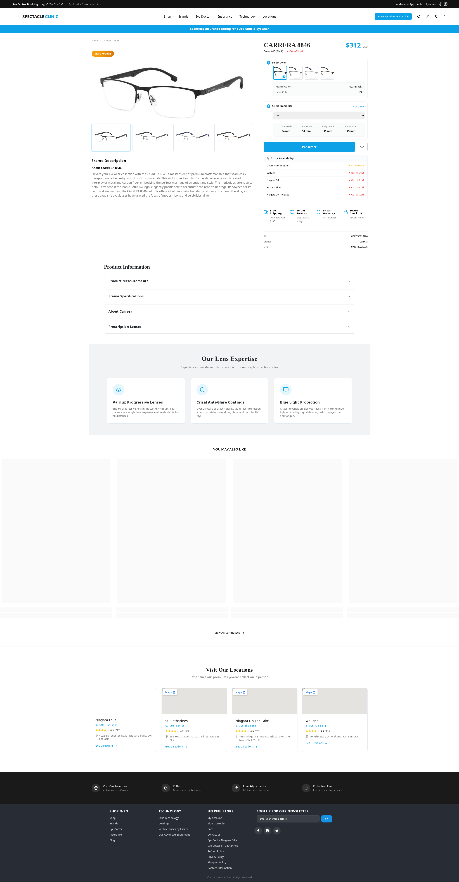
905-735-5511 (317, 725)
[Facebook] (440, 4)
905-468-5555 (247, 725)
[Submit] (326, 818)
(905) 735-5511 (55, 4)
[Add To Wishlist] (362, 147)
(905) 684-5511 (178, 725)
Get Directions (105, 745)
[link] (56, 609)
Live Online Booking (24, 4)
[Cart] (446, 16)
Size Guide (358, 106)
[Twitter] (277, 830)
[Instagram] (446, 4)
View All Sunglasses (228, 632)
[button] (393, 16)
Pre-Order (309, 147)
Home (95, 40)
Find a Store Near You (87, 4)
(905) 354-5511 (108, 725)
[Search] (419, 16)
